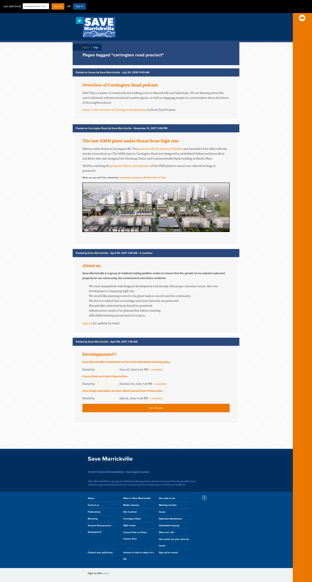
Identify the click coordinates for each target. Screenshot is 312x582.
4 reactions (146, 253)
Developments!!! (99, 354)
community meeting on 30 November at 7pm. (142, 177)
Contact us (93, 505)
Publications (94, 512)
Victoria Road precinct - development (100, 528)
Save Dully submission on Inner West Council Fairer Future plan (122, 391)
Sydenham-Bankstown (170, 518)
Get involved (129, 512)
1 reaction (156, 369)
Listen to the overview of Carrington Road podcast (114, 109)
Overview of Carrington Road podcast (120, 84)
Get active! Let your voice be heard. (174, 542)
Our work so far (167, 498)
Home (85, 47)
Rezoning (93, 518)
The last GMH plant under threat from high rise (130, 140)
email (105, 573)
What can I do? (166, 532)
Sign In (79, 6)
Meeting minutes (168, 505)
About (91, 498)
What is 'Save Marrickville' (137, 498)
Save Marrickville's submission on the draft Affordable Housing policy (126, 362)
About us (91, 265)
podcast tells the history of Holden (161, 148)
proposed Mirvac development (130, 165)
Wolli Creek (129, 525)
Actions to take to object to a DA (138, 555)
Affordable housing (169, 525)
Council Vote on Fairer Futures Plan (104, 376)
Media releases (131, 505)
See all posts (156, 408)
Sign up (87, 323)
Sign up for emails (168, 552)
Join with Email (12, 6)
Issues (92, 72)
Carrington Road (97, 128)
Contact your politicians (100, 552)
